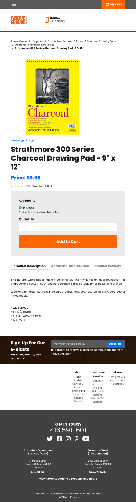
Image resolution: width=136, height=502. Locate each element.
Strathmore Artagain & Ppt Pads (34, 44)
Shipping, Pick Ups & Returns (98, 391)
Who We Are (118, 377)
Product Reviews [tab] (107, 266)
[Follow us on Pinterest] (77, 439)
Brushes (77, 380)
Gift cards (97, 384)
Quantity (26, 219)
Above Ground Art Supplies (27, 41)
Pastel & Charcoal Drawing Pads (96, 41)
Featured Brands (78, 399)
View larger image (22, 140)
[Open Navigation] (14, 4)
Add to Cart (68, 241)
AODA (63, 497)
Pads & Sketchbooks (59, 41)
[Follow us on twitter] (50, 439)
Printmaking (78, 390)
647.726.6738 (97, 472)
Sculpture (77, 394)
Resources (118, 384)
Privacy (75, 497)
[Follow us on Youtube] (86, 439)
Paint (78, 377)
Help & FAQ (97, 398)
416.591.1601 (68, 430)
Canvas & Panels (78, 385)
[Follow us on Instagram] (68, 439)
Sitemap (98, 401)
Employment (117, 380)
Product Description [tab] (29, 266)
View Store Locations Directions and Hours (68, 479)
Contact (98, 381)
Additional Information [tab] (70, 266)
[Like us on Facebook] (59, 439)
